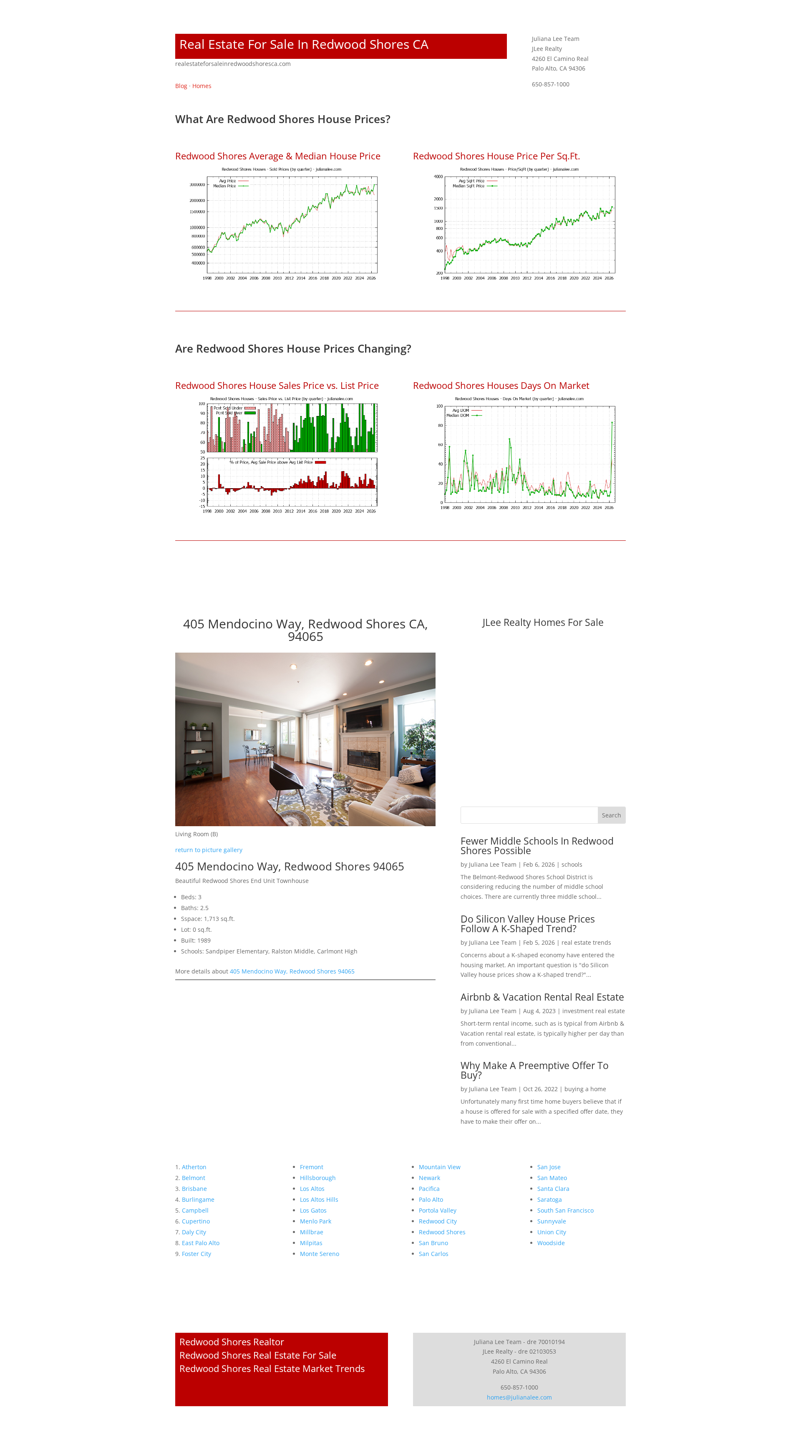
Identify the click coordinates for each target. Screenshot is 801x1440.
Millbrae (311, 1232)
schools (572, 864)
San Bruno (433, 1243)
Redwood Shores (442, 1232)
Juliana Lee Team (492, 864)
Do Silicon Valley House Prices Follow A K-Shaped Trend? (528, 923)
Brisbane (194, 1189)
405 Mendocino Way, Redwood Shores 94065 (292, 971)
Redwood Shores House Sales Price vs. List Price (277, 385)
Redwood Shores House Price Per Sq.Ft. (496, 155)
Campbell (195, 1210)
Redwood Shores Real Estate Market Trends (272, 1368)
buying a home (585, 1089)
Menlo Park (315, 1221)
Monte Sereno (319, 1254)
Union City (551, 1232)
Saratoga (549, 1199)
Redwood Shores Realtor (231, 1341)
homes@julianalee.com (519, 1397)
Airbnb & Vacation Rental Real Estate (542, 997)
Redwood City (438, 1221)
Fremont (311, 1167)
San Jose (549, 1167)
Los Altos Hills (319, 1199)
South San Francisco (565, 1210)
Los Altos (312, 1189)
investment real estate (593, 1011)
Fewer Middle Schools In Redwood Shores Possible (537, 845)
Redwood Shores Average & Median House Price (277, 155)
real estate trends (586, 942)
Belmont (193, 1178)
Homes (202, 86)
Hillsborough (318, 1178)
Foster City (196, 1254)
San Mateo (552, 1178)
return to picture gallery (208, 850)
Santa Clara (553, 1189)
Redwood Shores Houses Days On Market (501, 385)
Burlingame (198, 1199)
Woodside (551, 1243)
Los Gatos (313, 1210)
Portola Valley (437, 1210)
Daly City (194, 1232)
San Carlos (433, 1254)
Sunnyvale (551, 1221)
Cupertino (196, 1221)
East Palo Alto (200, 1243)
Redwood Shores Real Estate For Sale (257, 1355)
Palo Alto (431, 1199)
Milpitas (311, 1243)
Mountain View (440, 1167)
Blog (181, 86)
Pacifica (429, 1189)
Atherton (194, 1167)
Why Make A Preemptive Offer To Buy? (535, 1070)
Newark (429, 1178)
